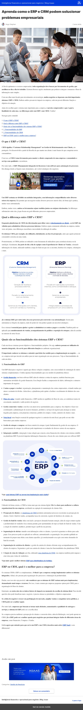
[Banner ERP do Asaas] (41, 189)
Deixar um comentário (41, 691)
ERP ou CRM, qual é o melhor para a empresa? (19, 135)
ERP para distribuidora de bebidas (39, 560)
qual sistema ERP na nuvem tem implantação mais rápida (27, 494)
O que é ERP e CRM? (11, 120)
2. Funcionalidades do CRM (13, 132)
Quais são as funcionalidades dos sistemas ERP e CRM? (22, 126)
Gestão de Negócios (17, 684)
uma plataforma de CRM (46, 553)
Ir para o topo (76, 700)
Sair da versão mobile (41, 707)
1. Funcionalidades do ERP (12, 129)
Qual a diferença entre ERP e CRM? (15, 123)
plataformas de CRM (29, 513)
